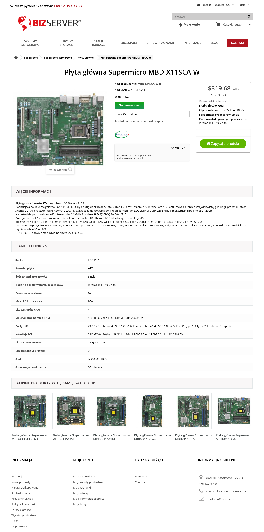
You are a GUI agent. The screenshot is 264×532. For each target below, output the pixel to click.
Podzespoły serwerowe (58, 57)
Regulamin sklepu (22, 498)
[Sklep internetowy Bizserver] (49, 33)
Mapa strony (19, 526)
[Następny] (248, 414)
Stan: (118, 96)
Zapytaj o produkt (224, 143)
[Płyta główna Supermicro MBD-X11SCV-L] (70, 411)
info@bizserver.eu (225, 499)
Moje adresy (80, 493)
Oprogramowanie (160, 43)
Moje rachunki (82, 487)
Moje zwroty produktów (88, 482)
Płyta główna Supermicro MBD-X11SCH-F (111, 437)
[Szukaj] (249, 16)
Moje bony (79, 504)
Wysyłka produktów (23, 515)
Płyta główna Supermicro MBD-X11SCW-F (152, 437)
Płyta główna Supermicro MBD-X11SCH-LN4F (30, 437)
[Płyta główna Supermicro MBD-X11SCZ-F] (193, 411)
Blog (214, 43)
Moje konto (191, 24)
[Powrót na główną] (16, 57)
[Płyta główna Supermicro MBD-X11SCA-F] (234, 411)
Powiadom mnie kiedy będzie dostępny (139, 121)
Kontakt (206, 5)
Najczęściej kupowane (24, 487)
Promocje (17, 476)
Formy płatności (21, 510)
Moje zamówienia (84, 476)
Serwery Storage (66, 43)
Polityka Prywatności (24, 504)
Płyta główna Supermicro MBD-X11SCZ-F (193, 437)
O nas (14, 521)
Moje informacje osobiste (88, 498)
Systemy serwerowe (30, 43)
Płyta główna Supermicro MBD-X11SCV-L (70, 437)
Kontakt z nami (20, 493)
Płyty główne (86, 57)
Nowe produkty (21, 482)
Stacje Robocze (98, 43)
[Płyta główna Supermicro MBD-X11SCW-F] (152, 411)
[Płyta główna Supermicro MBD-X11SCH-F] (111, 411)
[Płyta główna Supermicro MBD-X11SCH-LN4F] (30, 411)
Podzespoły (128, 43)
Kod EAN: (121, 90)
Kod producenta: (126, 84)
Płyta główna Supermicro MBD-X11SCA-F (234, 437)
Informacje (192, 43)
